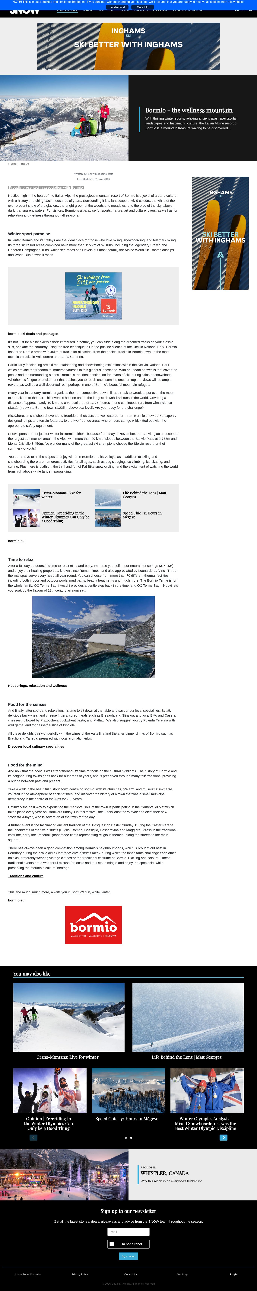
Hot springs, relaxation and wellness (37, 686)
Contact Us (131, 1274)
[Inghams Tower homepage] (220, 233)
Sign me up (128, 1256)
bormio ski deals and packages (33, 334)
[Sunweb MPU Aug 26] (93, 296)
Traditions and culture (25, 876)
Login (234, 1274)
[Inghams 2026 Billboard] (128, 46)
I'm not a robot (131, 1244)
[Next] (223, 1138)
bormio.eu (16, 541)
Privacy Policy (79, 1274)
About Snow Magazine (28, 1274)
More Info (142, 7)
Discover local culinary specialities (36, 746)
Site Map (182, 1274)
